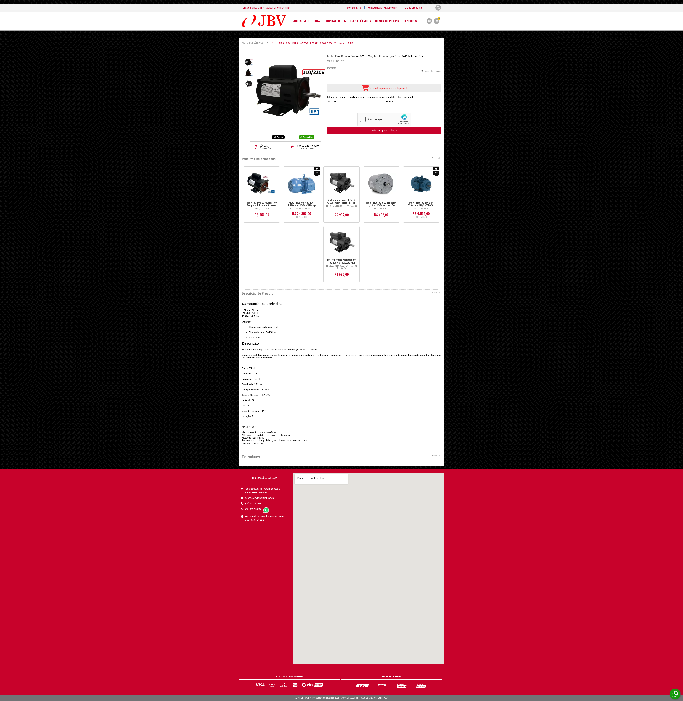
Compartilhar (308, 137)
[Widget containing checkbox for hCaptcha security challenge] (384, 119)
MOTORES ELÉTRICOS (252, 42)
